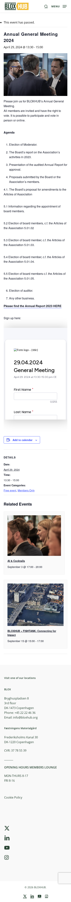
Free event (10, 490)
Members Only (26, 490)
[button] (59, 6)
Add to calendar (22, 440)
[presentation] (34, 535)
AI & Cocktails (16, 561)
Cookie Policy (13, 797)
